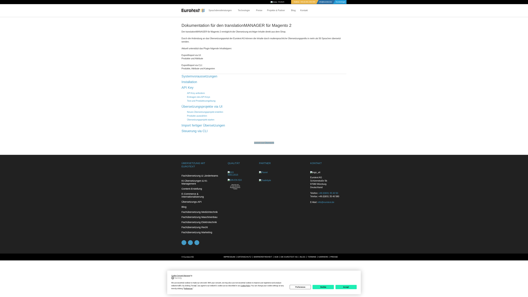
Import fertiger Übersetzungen (203, 125)
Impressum (229, 257)
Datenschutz (244, 257)
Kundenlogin (340, 2)
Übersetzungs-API (192, 201)
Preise (259, 10)
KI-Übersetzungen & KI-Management (195, 182)
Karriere (323, 257)
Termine (312, 257)
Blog (293, 10)
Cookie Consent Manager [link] (180, 276)
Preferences (300, 287)
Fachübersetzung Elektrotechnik (199, 222)
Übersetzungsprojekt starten (200, 120)
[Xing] (190, 242)
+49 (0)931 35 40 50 (328, 193)
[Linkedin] (196, 242)
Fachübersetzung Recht (195, 227)
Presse (334, 257)
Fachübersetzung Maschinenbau (199, 217)
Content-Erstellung (192, 188)
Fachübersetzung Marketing (197, 232)
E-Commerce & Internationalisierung (193, 195)
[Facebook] (184, 242)
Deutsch (281, 2)
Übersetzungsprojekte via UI (202, 106)
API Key (187, 87)
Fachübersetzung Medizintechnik (200, 212)
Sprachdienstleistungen (220, 10)
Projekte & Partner (276, 10)
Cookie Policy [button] (245, 286)
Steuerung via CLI (195, 131)
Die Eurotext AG (289, 257)
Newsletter (253, 263)
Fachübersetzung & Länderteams (200, 175)
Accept (346, 287)
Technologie (244, 10)
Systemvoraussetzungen (199, 76)
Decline (323, 287)
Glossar (239, 263)
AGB (276, 257)
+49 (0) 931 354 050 (307, 2)
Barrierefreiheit (263, 257)
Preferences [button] (188, 289)
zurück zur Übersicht (264, 143)
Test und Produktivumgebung (201, 101)
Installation (189, 82)
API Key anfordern (196, 93)
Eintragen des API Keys (198, 97)
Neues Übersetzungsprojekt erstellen (205, 112)
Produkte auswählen (197, 116)
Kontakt (304, 10)
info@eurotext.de (325, 2)
